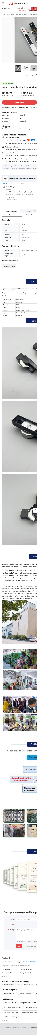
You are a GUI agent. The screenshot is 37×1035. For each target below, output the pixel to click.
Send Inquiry (19, 102)
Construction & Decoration (14, 14)
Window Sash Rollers (25, 993)
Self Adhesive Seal (7, 973)
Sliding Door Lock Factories (28, 1003)
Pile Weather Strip (25, 969)
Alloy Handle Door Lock (11, 1012)
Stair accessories (25, 966)
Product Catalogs (29, 962)
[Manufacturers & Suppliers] (18, 3)
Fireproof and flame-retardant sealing (11, 966)
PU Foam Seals (6, 969)
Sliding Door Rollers (9, 993)
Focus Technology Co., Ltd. (25, 1027)
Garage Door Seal (25, 973)
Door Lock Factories (10, 1003)
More (3, 1020)
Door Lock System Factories (12, 1007)
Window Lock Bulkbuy (10, 1017)
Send (18, 946)
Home (3, 14)
